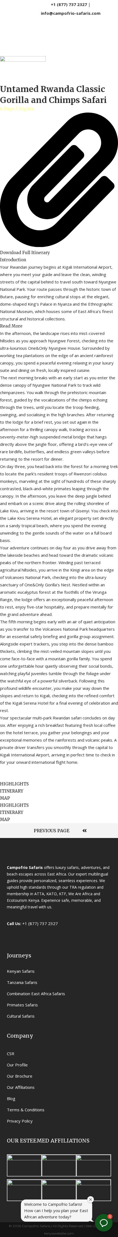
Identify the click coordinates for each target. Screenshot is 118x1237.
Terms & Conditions (25, 1109)
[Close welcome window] (90, 1199)
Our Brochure (19, 1076)
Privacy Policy (20, 1121)
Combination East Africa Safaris (36, 993)
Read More (11, 326)
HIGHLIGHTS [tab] (14, 784)
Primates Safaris (22, 1005)
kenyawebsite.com (59, 1233)
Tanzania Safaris (22, 982)
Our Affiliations (21, 1087)
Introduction (13, 259)
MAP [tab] (5, 798)
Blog (11, 1098)
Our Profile (17, 1064)
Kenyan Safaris (21, 971)
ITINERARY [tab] (11, 791)
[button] (59, 259)
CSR (10, 1053)
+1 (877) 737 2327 (69, 4)
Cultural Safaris (21, 1016)
